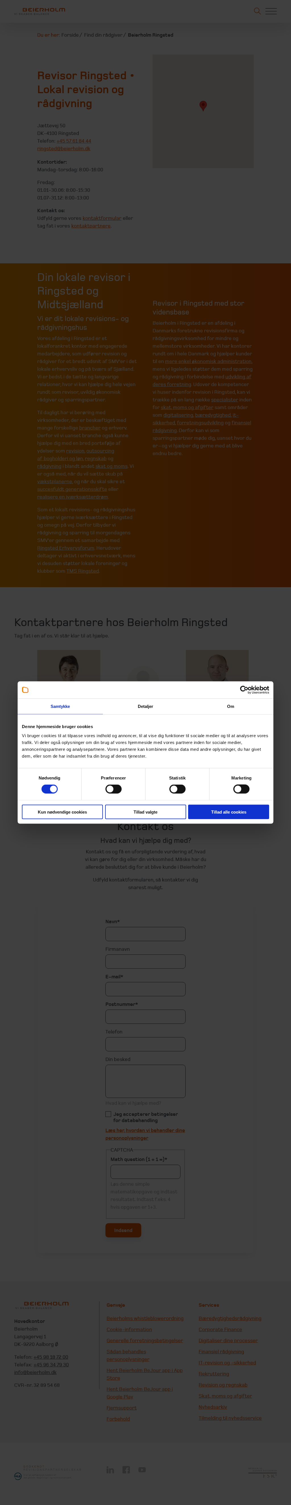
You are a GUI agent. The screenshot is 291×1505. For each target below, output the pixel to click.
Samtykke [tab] (60, 706)
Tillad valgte (145, 811)
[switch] (113, 789)
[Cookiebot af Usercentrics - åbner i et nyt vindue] (244, 690)
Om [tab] (230, 706)
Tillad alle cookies (228, 811)
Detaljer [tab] (145, 706)
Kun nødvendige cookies (62, 811)
